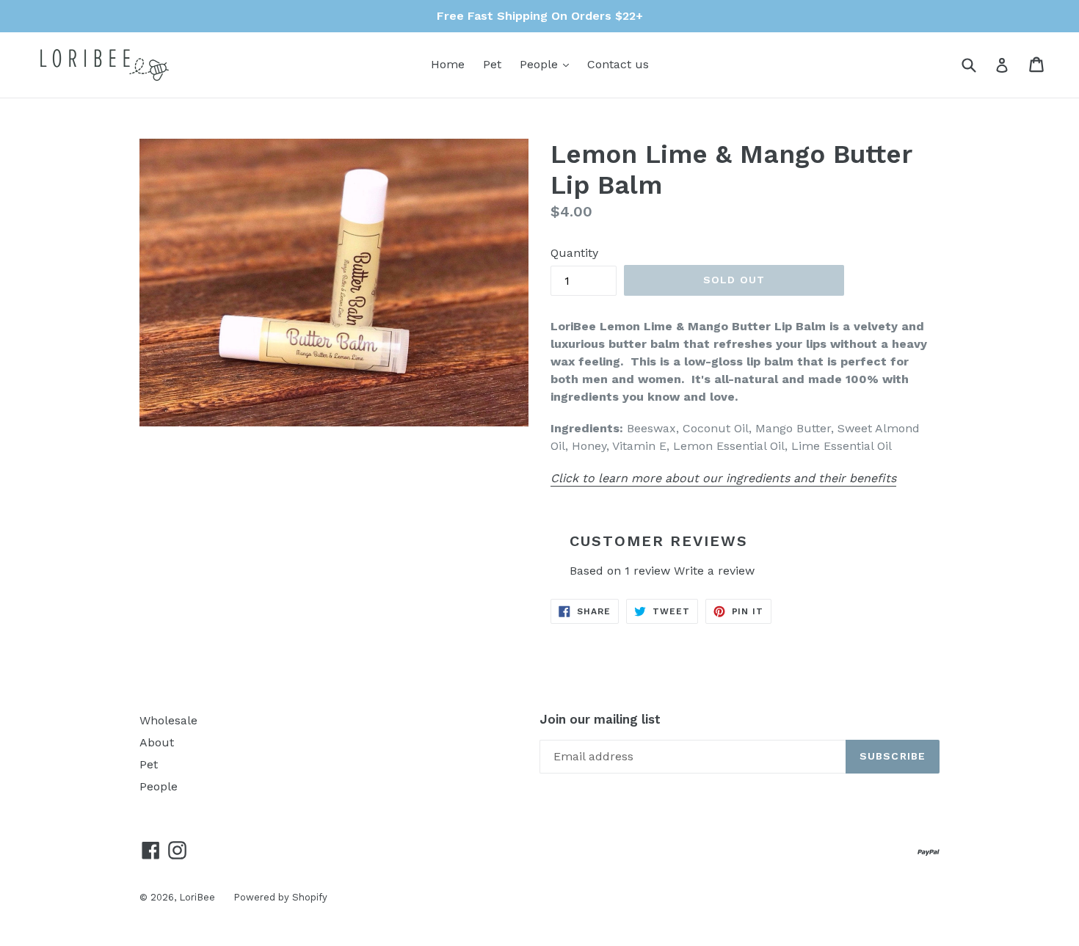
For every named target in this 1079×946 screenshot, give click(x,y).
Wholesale (168, 720)
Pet (492, 64)
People (548, 64)
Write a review (714, 571)
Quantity (574, 253)
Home (448, 64)
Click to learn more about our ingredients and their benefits (723, 478)
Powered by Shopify (280, 897)
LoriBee (197, 897)
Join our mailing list (600, 719)
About (156, 742)
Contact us (618, 64)
